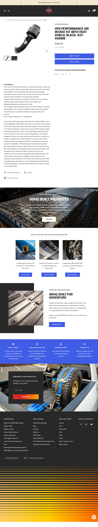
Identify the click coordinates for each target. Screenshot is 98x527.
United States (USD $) (11, 458)
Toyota (61, 423)
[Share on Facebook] (60, 74)
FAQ (5, 444)
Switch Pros (49, 274)
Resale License (9, 429)
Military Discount (9, 435)
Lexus (61, 438)
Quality (29, 172)
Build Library (63, 444)
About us (36, 432)
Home (5, 20)
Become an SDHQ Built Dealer (14, 423)
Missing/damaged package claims (15, 447)
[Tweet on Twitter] (66, 74)
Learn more (56, 2)
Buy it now (74, 62)
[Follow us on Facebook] (81, 424)
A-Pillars (25, 274)
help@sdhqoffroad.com (84, 356)
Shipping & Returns (13, 172)
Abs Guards (72, 274)
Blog (34, 426)
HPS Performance (61, 24)
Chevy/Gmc (63, 429)
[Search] (9, 11)
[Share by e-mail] (69, 74)
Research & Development (41, 444)
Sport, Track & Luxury (66, 441)
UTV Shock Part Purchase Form (43, 441)
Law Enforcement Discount (13, 441)
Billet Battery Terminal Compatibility (16, 450)
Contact (35, 429)
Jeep (60, 435)
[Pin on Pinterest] (63, 74)
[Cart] (93, 11)
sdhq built (57, 324)
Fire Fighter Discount (11, 438)
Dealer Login (8, 426)
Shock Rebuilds (38, 438)
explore (49, 219)
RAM (60, 432)
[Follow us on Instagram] (86, 424)
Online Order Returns (11, 432)
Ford (60, 426)
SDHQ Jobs (37, 435)
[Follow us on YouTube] (91, 424)
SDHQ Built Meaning (39, 423)
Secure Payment (12, 178)
